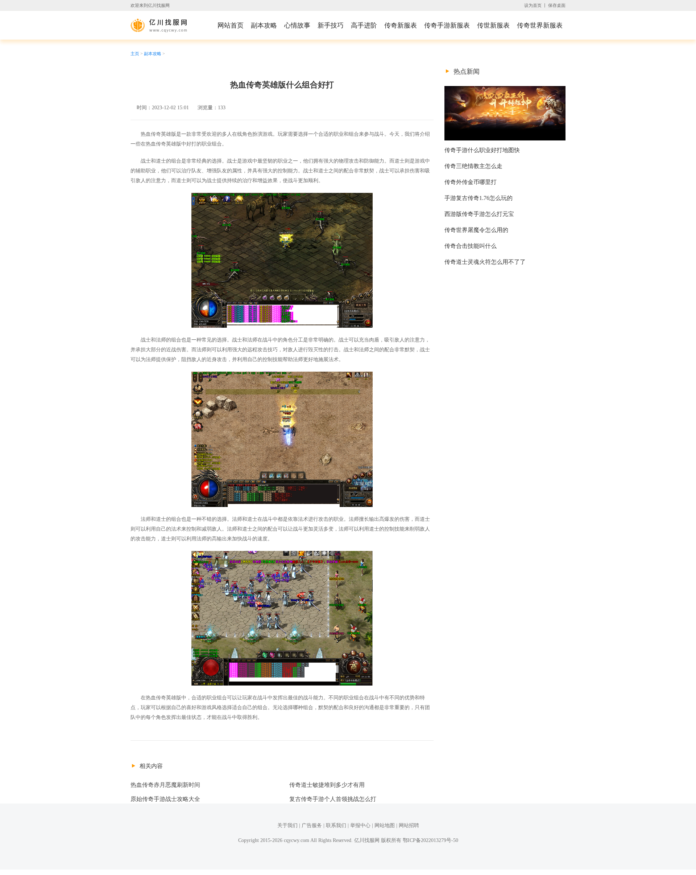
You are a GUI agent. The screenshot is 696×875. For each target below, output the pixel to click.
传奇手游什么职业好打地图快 (482, 150)
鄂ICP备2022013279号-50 (430, 840)
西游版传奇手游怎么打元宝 (479, 214)
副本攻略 (264, 25)
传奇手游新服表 (447, 25)
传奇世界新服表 (540, 25)
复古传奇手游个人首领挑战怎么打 (332, 799)
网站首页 (231, 25)
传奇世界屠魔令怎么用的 (476, 230)
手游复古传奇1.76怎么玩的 (478, 198)
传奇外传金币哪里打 (470, 182)
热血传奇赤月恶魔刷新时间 (165, 785)
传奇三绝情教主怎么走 (473, 166)
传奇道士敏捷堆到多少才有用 (327, 785)
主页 (134, 53)
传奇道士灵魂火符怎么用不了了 (485, 262)
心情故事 (297, 25)
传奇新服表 (400, 25)
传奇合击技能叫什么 (470, 246)
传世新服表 (493, 25)
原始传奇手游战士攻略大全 (165, 799)
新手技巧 (331, 25)
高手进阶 (364, 25)
